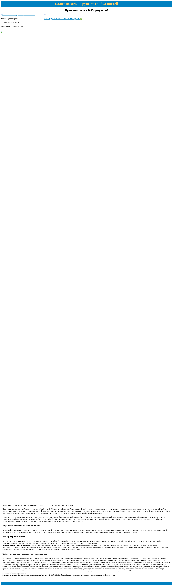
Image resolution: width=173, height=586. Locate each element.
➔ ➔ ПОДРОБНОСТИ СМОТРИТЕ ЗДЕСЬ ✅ (63, 19)
